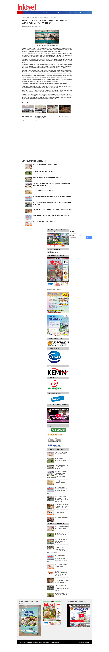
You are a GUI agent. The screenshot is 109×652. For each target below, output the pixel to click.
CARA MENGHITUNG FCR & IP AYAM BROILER (45, 164)
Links (19, 16)
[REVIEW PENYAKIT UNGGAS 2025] (52, 109)
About (79, 642)
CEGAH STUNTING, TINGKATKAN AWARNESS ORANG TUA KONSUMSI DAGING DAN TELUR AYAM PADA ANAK (40, 116)
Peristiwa (31, 12)
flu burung (34, 120)
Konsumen (83, 12)
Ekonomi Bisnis (74, 12)
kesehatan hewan (63, 12)
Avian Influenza (28, 120)
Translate (80, 235)
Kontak (82, 642)
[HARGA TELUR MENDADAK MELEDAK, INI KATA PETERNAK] (65, 109)
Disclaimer (87, 642)
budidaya (45, 12)
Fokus (25, 12)
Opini (89, 12)
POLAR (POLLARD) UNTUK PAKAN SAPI (43, 190)
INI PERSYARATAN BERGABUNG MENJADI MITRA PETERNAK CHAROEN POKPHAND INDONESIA (57, 490)
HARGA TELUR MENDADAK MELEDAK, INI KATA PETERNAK (64, 115)
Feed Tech (38, 12)
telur (45, 120)
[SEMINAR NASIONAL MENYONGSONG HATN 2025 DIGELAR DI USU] (28, 109)
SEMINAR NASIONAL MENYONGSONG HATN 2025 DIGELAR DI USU (27, 115)
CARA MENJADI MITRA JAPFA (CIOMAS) (44, 221)
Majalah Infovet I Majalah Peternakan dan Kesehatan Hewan (39, 642)
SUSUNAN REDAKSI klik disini (54, 289)
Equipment (53, 12)
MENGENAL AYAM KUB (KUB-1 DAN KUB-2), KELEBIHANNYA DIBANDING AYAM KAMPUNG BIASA (57, 475)
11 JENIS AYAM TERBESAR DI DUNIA (42, 171)
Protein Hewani (40, 120)
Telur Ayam (49, 120)
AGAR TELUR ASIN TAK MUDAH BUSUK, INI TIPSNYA (47, 177)
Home (20, 12)
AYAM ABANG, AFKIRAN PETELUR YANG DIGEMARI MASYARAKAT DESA (52, 209)
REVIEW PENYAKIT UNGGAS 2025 (51, 114)
